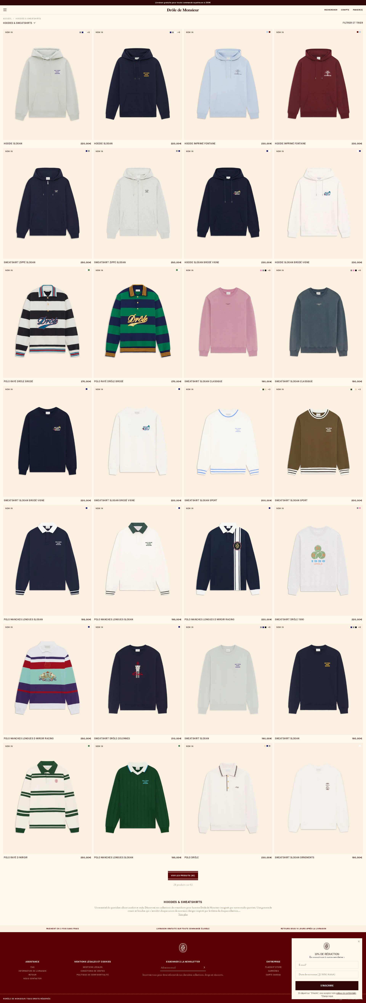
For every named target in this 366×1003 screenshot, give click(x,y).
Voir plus (183, 914)
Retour (32, 975)
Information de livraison (32, 971)
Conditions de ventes (93, 971)
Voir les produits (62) (183, 875)
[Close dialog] (358, 941)
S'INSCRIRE (327, 985)
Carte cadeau (273, 975)
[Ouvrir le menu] (4, 10)
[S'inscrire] (202, 968)
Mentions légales (93, 967)
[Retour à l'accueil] (183, 948)
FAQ (32, 967)
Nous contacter (32, 978)
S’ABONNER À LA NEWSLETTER (183, 961)
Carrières (273, 971)
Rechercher (330, 10)
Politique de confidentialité (93, 975)
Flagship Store (273, 967)
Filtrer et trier (353, 23)
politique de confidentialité (346, 993)
